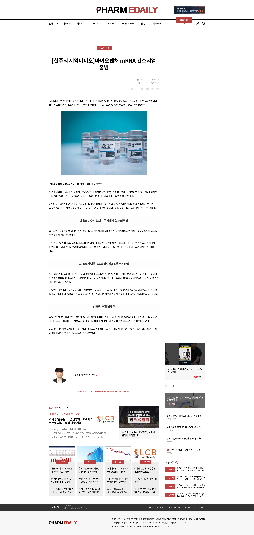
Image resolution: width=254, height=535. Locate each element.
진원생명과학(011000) (100, 192)
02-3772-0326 (129, 522)
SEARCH (203, 23)
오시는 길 (160, 507)
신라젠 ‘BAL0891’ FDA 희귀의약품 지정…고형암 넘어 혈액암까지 (79, 433)
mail (147, 89)
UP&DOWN (94, 23)
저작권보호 (201, 507)
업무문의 (169, 507)
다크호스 (67, 23)
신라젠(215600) (125, 317)
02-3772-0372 (157, 522)
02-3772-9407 (147, 522)
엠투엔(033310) (71, 329)
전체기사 (53, 23)
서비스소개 (155, 23)
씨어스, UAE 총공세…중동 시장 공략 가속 (69, 429)
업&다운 (118, 461)
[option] (85, 507)
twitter (142, 89)
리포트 (80, 23)
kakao (132, 89)
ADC (77, 414)
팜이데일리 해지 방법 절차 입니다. (77, 507)
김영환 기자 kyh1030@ (84, 374)
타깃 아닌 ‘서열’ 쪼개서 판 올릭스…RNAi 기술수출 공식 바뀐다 (77, 437)
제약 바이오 (111, 23)
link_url (152, 89)
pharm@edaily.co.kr (183, 522)
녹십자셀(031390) (84, 274)
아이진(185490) (81, 192)
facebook (137, 89)
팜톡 (143, 23)
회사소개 (151, 507)
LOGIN (197, 23)
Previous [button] (65, 505)
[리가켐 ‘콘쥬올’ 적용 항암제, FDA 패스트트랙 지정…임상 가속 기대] (106, 418)
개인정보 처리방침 (189, 507)
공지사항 (55, 507)
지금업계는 (104, 48)
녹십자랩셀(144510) (61, 274)
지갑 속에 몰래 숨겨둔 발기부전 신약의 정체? (185, 370)
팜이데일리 (54, 414)
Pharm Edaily (63, 522)
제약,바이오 (145, 461)
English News (128, 23)
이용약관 (177, 507)
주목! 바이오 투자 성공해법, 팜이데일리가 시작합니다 (138, 433)
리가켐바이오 (67, 414)
